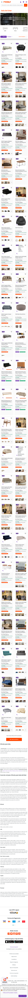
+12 (25, 124)
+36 (25, 585)
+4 (25, 470)
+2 (11, 211)
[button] (9, 36)
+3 (11, 326)
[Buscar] (25, 5)
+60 (25, 211)
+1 (11, 182)
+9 (11, 268)
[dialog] (14, 992)
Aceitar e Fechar (22, 996)
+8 (25, 528)
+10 (25, 67)
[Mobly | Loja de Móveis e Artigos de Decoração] (7, 2)
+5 (11, 124)
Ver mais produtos (14, 739)
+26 (11, 153)
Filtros (4, 36)
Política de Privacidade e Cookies (10, 992)
